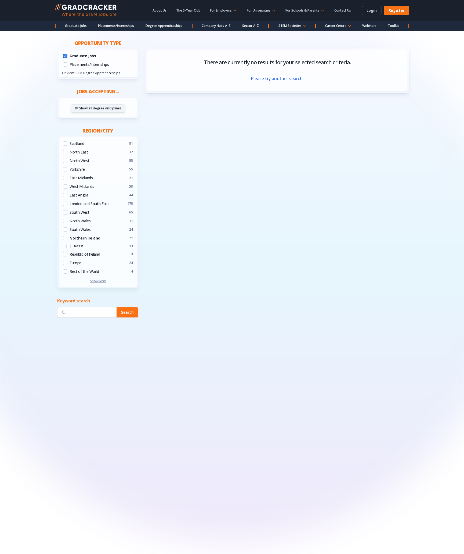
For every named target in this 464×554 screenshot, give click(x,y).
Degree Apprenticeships (164, 25)
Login (372, 10)
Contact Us (342, 10)
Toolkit (393, 25)
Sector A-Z (250, 25)
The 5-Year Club (188, 10)
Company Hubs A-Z (216, 25)
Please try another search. (277, 78)
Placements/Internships (116, 25)
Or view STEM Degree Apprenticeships (91, 73)
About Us (159, 10)
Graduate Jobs (76, 25)
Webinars (369, 25)
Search (127, 312)
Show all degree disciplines (100, 108)
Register (396, 10)
